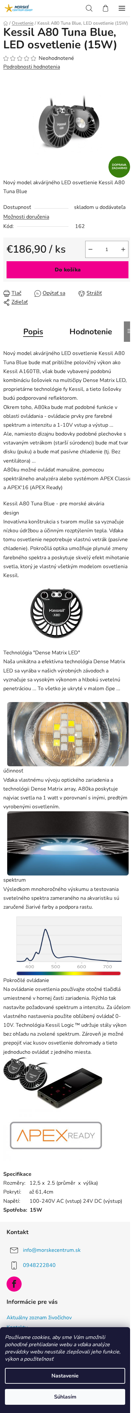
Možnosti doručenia (26, 216)
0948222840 (39, 1265)
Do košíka (68, 269)
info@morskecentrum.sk (52, 1250)
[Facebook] (14, 1284)
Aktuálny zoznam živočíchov (39, 1317)
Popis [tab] (33, 331)
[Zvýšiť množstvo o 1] (123, 249)
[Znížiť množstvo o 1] (90, 249)
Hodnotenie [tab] (90, 331)
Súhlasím (65, 1396)
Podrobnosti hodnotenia (31, 66)
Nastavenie (65, 1375)
